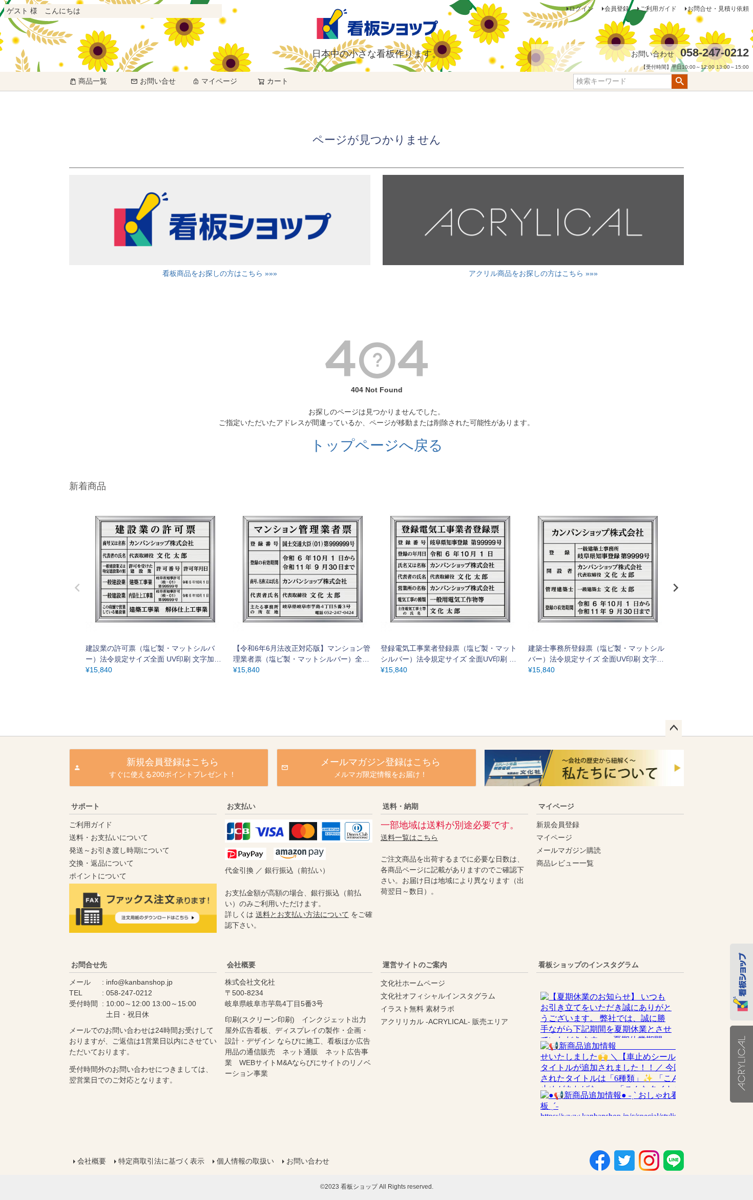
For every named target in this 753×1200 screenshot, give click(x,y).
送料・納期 (401, 806)
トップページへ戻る (376, 445)
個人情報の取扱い (245, 1161)
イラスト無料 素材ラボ (417, 1009)
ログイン (581, 8)
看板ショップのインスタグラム (588, 965)
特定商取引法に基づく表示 (161, 1161)
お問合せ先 (89, 965)
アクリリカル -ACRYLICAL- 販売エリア (444, 1021)
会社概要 (241, 965)
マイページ (219, 81)
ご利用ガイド (658, 8)
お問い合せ (158, 81)
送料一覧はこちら (409, 837)
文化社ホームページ (413, 983)
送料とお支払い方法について (302, 914)
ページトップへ (673, 728)
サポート (85, 806)
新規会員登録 (557, 825)
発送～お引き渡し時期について (119, 850)
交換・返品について (101, 863)
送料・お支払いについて (108, 837)
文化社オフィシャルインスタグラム (438, 996)
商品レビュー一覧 (565, 863)
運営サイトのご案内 (415, 965)
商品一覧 (92, 81)
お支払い (241, 806)
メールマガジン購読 (568, 850)
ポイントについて (98, 876)
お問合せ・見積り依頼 (718, 8)
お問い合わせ (307, 1161)
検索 (679, 81)
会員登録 (616, 8)
